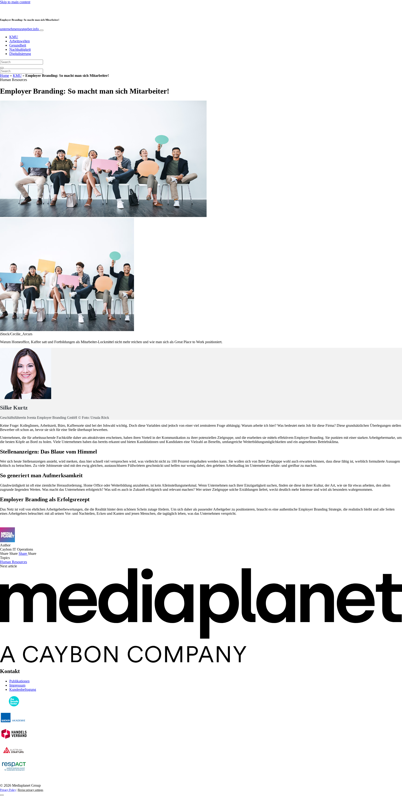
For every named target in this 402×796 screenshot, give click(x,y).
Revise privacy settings (30, 790)
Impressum (17, 685)
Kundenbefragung (22, 689)
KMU (13, 37)
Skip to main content (15, 2)
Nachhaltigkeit (20, 49)
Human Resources (13, 562)
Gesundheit (17, 45)
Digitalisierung (20, 54)
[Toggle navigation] (42, 30)
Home (4, 76)
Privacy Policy (8, 790)
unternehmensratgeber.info (20, 29)
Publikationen (19, 681)
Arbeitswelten (19, 41)
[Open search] (2, 67)
